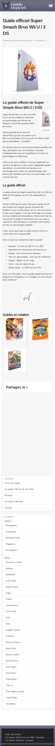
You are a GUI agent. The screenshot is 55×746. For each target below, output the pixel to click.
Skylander (39, 165)
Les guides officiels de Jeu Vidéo (19, 489)
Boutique (8, 495)
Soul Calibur (11, 667)
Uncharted (10, 704)
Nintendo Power (13, 538)
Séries (7, 558)
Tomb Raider (11, 697)
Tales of (9, 685)
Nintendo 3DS (14, 40)
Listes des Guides (12, 483)
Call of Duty (11, 581)
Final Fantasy (12, 605)
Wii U (31, 40)
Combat (5, 40)
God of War (11, 611)
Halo (8, 624)
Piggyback (10, 544)
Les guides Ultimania (13, 501)
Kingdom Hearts (13, 630)
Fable (8, 593)
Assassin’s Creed (14, 562)
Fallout (9, 599)
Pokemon (10, 636)
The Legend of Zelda (15, 691)
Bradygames (11, 525)
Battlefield (10, 574)
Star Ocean (11, 673)
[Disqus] (27, 434)
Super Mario (11, 679)
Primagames (24, 40)
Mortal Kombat (12, 654)
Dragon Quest (12, 587)
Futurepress (11, 532)
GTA (8, 618)
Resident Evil (12, 661)
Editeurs (8, 521)
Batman (9, 568)
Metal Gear (11, 648)
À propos (8, 508)
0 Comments (39, 40)
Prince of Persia (13, 642)
